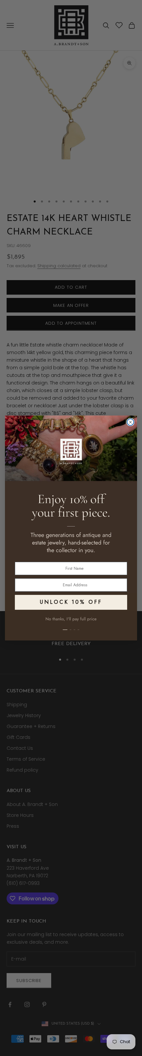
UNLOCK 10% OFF (71, 602)
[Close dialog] (130, 422)
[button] (71, 625)
